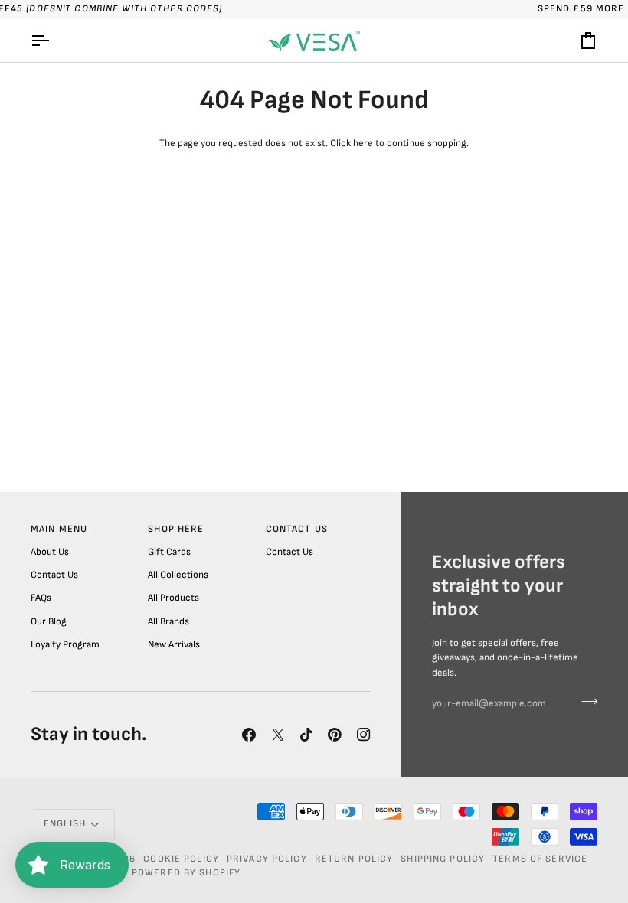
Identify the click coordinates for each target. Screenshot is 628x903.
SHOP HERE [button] (176, 529)
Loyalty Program (65, 644)
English (65, 824)
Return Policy (354, 859)
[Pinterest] (335, 735)
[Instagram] (364, 735)
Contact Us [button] (297, 529)
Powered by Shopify (186, 873)
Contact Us (54, 575)
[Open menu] (54, 40)
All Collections (178, 575)
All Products (173, 598)
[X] (278, 735)
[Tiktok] (306, 735)
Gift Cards (169, 552)
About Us (50, 552)
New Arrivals (174, 644)
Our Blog (49, 621)
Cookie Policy (181, 859)
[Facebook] (249, 735)
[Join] (584, 701)
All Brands (168, 621)
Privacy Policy (267, 859)
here (363, 143)
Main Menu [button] (59, 529)
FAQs (41, 598)
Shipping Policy (443, 859)
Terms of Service (539, 859)
